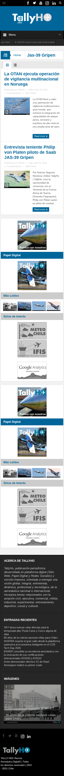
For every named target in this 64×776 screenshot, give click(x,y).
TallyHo (21, 90)
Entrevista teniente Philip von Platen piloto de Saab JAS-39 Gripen (30, 152)
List (15, 66)
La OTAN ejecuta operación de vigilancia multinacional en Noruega (31, 78)
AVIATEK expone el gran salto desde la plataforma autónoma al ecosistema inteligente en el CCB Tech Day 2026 (32, 644)
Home (17, 55)
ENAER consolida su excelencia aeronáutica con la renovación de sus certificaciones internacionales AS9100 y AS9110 (31, 655)
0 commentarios (13, 93)
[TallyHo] (32, 18)
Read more (40, 136)
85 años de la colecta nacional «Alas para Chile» (31, 637)
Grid (7, 66)
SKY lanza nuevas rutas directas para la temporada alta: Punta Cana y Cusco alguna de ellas (30, 631)
